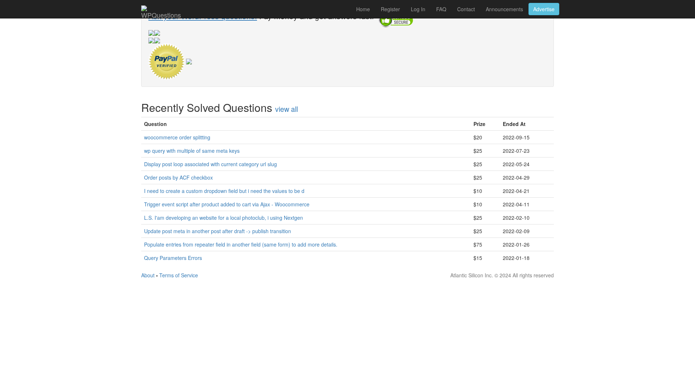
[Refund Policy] (189, 60)
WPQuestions (161, 14)
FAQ (441, 9)
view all (286, 109)
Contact (466, 9)
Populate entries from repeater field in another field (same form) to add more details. (240, 244)
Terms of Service (178, 275)
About (148, 275)
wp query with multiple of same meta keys (192, 150)
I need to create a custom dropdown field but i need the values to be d (224, 190)
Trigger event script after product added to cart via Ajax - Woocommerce (226, 204)
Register (390, 9)
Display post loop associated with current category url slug (210, 164)
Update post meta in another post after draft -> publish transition (217, 231)
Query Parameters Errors (173, 257)
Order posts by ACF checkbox (178, 177)
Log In (418, 9)
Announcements (504, 9)
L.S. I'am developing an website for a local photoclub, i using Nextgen (223, 217)
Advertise (544, 9)
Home (363, 9)
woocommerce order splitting (177, 137)
